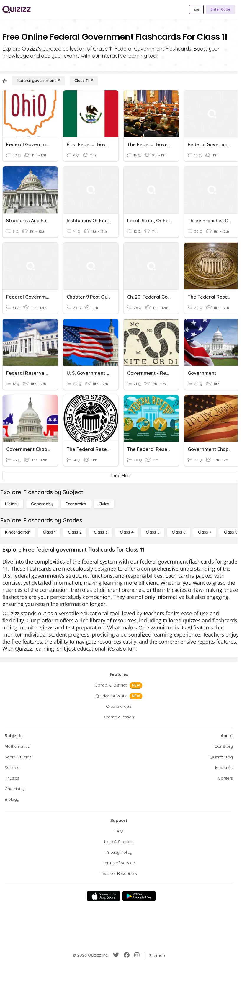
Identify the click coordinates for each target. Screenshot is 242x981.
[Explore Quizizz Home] (16, 9)
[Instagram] (137, 955)
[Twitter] (116, 955)
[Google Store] (139, 896)
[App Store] (103, 896)
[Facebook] (127, 955)
